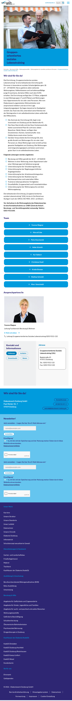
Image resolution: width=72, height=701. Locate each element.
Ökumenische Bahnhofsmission (15, 624)
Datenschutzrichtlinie (12, 446)
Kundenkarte (8, 663)
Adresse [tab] (11, 353)
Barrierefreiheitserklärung (19, 692)
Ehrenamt (7, 675)
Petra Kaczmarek (37, 240)
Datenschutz (8, 528)
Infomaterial (8, 540)
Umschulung (8, 590)
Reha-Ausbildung (10, 586)
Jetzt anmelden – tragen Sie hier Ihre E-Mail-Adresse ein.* (25, 423)
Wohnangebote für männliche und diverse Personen (44, 69)
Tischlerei (7, 567)
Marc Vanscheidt (37, 284)
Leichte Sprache (49, 2)
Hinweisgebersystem (40, 692)
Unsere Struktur (10, 516)
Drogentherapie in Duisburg (14, 632)
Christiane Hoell (37, 262)
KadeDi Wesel (9, 659)
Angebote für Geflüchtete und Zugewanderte (20, 601)
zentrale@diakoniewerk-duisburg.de (55, 408)
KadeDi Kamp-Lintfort (12, 655)
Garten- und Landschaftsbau (14, 555)
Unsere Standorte (10, 520)
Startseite (6, 69)
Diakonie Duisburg (10, 536)
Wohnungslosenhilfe (24, 69)
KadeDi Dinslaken (10, 644)
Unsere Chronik (9, 532)
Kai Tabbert (37, 255)
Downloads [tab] (12, 358)
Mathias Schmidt (37, 277)
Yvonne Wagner (37, 225)
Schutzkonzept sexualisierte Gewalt (17, 543)
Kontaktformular (61, 400)
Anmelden (9, 434)
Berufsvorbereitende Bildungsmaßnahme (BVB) (21, 582)
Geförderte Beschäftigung (13, 617)
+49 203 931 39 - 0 (60, 404)
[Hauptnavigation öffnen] (68, 3)
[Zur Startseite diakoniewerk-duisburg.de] (8, 3)
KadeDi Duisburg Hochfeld (13, 648)
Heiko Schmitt (37, 247)
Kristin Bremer (37, 269)
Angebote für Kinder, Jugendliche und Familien (21, 605)
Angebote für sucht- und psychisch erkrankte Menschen (24, 609)
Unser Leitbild (9, 524)
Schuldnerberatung (11, 621)
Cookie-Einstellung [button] (48, 696)
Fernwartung (20, 696)
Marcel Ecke (37, 232)
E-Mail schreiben (10, 333)
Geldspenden (8, 678)
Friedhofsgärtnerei (11, 559)
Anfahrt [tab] (23, 353)
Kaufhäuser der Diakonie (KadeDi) (16, 570)
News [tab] (25, 358)
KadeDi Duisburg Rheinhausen (15, 651)
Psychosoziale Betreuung (13, 628)
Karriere (7, 513)
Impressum (33, 696)
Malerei (6, 563)
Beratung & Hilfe (14, 69)
